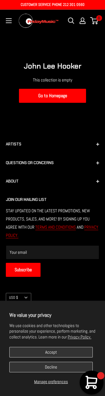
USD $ (13, 297)
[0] (94, 20)
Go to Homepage (52, 96)
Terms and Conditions (55, 227)
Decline (51, 367)
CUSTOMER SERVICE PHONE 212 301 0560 (53, 4)
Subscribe (23, 270)
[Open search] (71, 21)
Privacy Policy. (79, 337)
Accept (51, 352)
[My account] (82, 21)
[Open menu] (9, 20)
